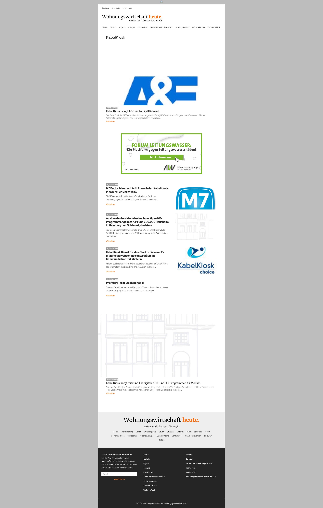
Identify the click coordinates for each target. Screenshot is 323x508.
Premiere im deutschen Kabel (125, 283)
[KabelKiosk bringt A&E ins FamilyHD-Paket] (161, 73)
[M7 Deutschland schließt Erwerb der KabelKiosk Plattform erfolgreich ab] (196, 196)
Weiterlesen (110, 121)
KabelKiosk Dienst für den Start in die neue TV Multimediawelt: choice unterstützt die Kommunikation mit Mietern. (135, 255)
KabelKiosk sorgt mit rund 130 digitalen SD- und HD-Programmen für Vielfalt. (153, 383)
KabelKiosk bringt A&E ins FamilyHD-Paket (132, 111)
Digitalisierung (112, 108)
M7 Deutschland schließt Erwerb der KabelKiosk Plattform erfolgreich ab (137, 190)
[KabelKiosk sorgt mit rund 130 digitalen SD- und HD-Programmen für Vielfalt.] (161, 345)
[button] (219, 8)
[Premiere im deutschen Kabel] (196, 291)
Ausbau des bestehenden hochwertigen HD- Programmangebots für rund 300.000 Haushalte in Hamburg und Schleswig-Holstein (137, 221)
